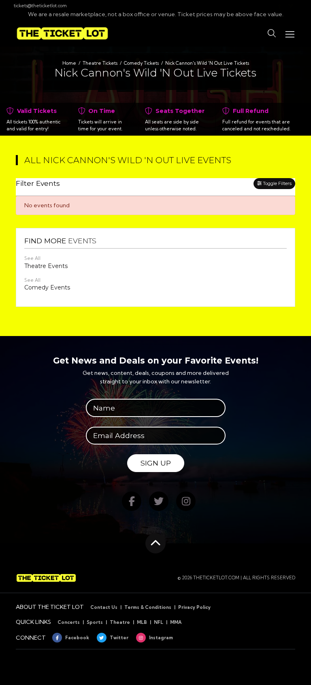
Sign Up (156, 463)
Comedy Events (47, 287)
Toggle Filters (277, 183)
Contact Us (103, 607)
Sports (95, 622)
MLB (142, 622)
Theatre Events (46, 266)
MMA (176, 622)
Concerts (69, 622)
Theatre (120, 622)
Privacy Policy (194, 607)
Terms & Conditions (147, 607)
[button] (272, 33)
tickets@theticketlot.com (40, 6)
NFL (158, 622)
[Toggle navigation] (289, 33)
